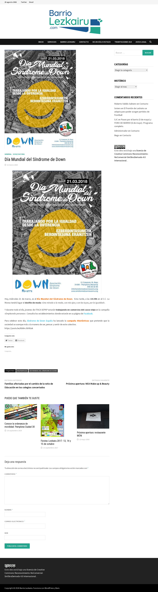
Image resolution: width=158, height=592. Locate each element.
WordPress (49, 588)
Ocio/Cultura (19, 154)
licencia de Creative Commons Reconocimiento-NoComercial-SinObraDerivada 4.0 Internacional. (25, 573)
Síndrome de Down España (40, 320)
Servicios (52, 42)
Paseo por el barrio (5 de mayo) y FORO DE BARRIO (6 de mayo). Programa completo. (133, 123)
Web (6, 533)
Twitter (24, 2)
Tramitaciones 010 (123, 42)
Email (31, 2)
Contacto (84, 42)
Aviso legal (141, 42)
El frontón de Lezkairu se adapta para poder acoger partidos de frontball (131, 111)
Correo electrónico (15, 521)
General (8, 154)
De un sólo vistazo (102, 42)
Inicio (41, 42)
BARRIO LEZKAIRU (67, 42)
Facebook (88, 313)
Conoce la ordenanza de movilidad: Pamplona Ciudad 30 (20, 425)
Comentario (11, 474)
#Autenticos (22, 371)
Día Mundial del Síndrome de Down (43, 371)
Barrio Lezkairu (26, 588)
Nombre (9, 510)
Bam (57, 588)
